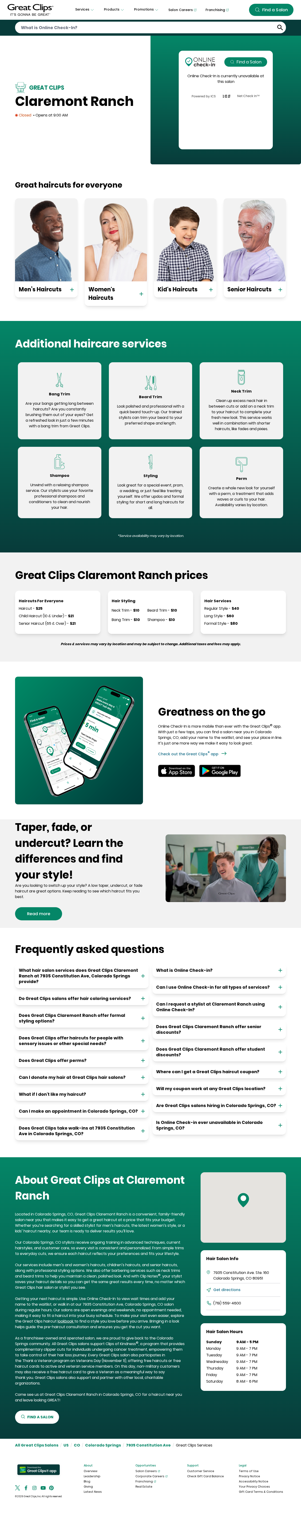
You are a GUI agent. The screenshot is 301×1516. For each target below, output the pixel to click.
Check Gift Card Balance (205, 1476)
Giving (88, 1487)
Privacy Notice (249, 1476)
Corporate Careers (149, 1476)
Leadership (92, 1476)
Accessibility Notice (253, 1481)
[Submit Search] (280, 27)
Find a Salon (249, 62)
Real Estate (143, 1487)
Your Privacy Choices (254, 1487)
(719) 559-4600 (227, 1303)
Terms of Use (249, 1471)
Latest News (93, 1492)
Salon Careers (146, 1471)
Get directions (227, 1289)
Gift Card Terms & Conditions (261, 1492)
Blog (87, 1481)
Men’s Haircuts (40, 289)
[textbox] (59, 415)
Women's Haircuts (101, 293)
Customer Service (200, 1471)
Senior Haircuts (249, 289)
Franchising (144, 1481)
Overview (90, 1471)
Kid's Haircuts (178, 289)
